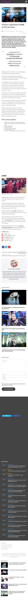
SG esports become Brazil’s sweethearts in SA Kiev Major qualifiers (17, 501)
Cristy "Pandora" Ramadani (8, 31)
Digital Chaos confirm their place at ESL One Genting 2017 (14, 255)
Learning (9, 473)
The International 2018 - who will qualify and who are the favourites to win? (17, 563)
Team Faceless (8, 220)
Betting (9, 469)
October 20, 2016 (14, 65)
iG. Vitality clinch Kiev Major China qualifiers (17, 521)
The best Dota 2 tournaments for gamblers (17, 471)
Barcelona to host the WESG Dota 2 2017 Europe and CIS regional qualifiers (16, 491)
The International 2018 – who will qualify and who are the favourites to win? (16, 466)
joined (14, 210)
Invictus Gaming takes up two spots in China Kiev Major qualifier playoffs (17, 531)
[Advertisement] (14, 152)
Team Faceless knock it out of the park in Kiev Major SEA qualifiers (16, 536)
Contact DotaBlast (4, 548)
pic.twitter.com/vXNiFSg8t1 (14, 58)
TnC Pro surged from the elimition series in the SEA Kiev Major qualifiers (17, 526)
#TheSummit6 (15, 56)
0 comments (23, 33)
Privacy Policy (3, 543)
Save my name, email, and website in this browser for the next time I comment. (13, 384)
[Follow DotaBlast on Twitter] (6, 415)
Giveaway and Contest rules (6, 546)
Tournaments (6, 8)
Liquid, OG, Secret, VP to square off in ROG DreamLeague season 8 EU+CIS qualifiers (17, 486)
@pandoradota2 (15, 279)
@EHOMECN (10, 54)
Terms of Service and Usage (6, 545)
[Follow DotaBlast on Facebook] (15, 415)
